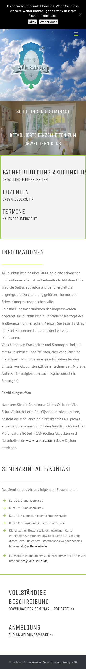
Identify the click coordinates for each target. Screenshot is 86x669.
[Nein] (80, 14)
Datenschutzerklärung (56, 662)
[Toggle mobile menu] (76, 34)
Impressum (35, 662)
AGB (74, 662)
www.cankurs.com (39, 440)
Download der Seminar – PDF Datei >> (42, 609)
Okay (32, 22)
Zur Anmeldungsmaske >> (31, 634)
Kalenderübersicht (19, 218)
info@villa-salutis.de (33, 546)
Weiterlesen (49, 22)
